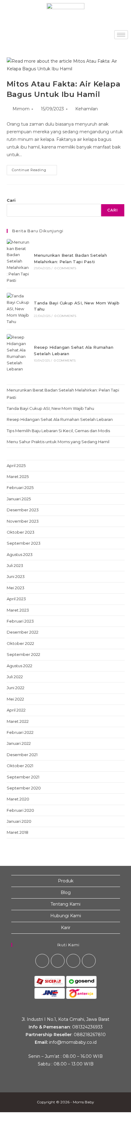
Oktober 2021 (20, 765)
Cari (11, 200)
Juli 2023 (15, 565)
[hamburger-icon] (121, 34)
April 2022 (16, 710)
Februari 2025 (20, 487)
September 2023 (24, 543)
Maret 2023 (18, 610)
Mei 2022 (15, 699)
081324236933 (87, 1027)
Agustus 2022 (19, 665)
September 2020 (24, 787)
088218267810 (90, 1034)
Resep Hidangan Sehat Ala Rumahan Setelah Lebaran (60, 419)
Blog (66, 892)
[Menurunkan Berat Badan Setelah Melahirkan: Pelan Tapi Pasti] (18, 261)
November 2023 (23, 521)
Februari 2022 (20, 732)
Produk (65, 881)
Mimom (21, 109)
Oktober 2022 (20, 643)
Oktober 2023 (20, 532)
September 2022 (23, 654)
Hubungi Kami (65, 915)
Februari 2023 (20, 621)
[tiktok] (89, 961)
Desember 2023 (23, 509)
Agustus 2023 (20, 554)
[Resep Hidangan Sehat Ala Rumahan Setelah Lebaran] (18, 353)
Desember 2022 (22, 632)
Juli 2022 (15, 676)
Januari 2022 (19, 743)
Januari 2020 (19, 821)
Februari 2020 (20, 810)
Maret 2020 (18, 798)
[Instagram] (58, 961)
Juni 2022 (15, 687)
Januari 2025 (19, 498)
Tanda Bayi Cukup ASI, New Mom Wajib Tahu (50, 408)
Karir (65, 927)
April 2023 (16, 598)
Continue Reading (34, 168)
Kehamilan (86, 109)
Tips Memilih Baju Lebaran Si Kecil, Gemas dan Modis (58, 430)
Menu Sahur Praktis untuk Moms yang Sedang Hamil (58, 441)
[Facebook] (42, 961)
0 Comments (65, 268)
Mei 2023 (15, 587)
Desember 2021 (22, 754)
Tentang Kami (65, 904)
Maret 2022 (18, 721)
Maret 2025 (18, 476)
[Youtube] (73, 961)
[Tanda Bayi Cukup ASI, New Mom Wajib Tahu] (18, 309)
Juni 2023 (16, 576)
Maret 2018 (17, 832)
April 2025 (16, 465)
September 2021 (23, 776)
